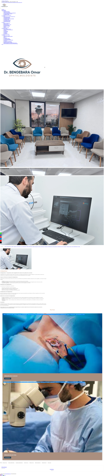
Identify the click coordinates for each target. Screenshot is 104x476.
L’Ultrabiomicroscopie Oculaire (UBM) (9, 18)
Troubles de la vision (6, 27)
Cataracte (6, 246)
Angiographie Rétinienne (7, 17)
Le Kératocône (5, 33)
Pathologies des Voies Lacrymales (8, 42)
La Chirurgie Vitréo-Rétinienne (8, 41)
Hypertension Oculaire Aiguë (7, 24)
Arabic (4, 475)
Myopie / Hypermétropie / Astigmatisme (43, 246)
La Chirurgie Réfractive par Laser (8, 13)
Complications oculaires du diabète (8, 36)
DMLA (12, 246)
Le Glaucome (5, 37)
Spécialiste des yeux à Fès (60, 246)
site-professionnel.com (8, 473)
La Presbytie (5, 32)
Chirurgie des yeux (9, 246)
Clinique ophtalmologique (11, 462)
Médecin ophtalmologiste (29, 246)
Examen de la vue (26, 462)
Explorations (15, 246)
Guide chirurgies (4, 10)
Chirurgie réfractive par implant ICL (8, 29)
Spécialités (65, 246)
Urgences (3, 22)
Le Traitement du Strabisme (7, 39)
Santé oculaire (49, 462)
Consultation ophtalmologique (19, 462)
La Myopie (5, 30)
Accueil (3, 9)
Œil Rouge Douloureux (7, 25)
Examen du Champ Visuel (7, 21)
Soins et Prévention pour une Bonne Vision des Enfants (11, 43)
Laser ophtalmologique (23, 246)
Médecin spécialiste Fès (35, 246)
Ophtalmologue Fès (50, 246)
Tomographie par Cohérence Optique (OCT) (9, 16)
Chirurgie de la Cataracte (7, 12)
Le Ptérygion (5, 40)
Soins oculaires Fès (55, 246)
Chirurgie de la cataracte (7, 35)
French (2, 474)
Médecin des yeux (32, 462)
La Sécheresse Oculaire (7, 38)
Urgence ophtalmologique (75, 246)
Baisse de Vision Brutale (7, 23)
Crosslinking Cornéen (6, 14)
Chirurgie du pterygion (6, 11)
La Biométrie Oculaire (6, 19)
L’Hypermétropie (6, 31)
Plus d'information (7, 378)
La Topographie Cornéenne (7, 20)
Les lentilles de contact (6, 34)
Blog (2, 44)
